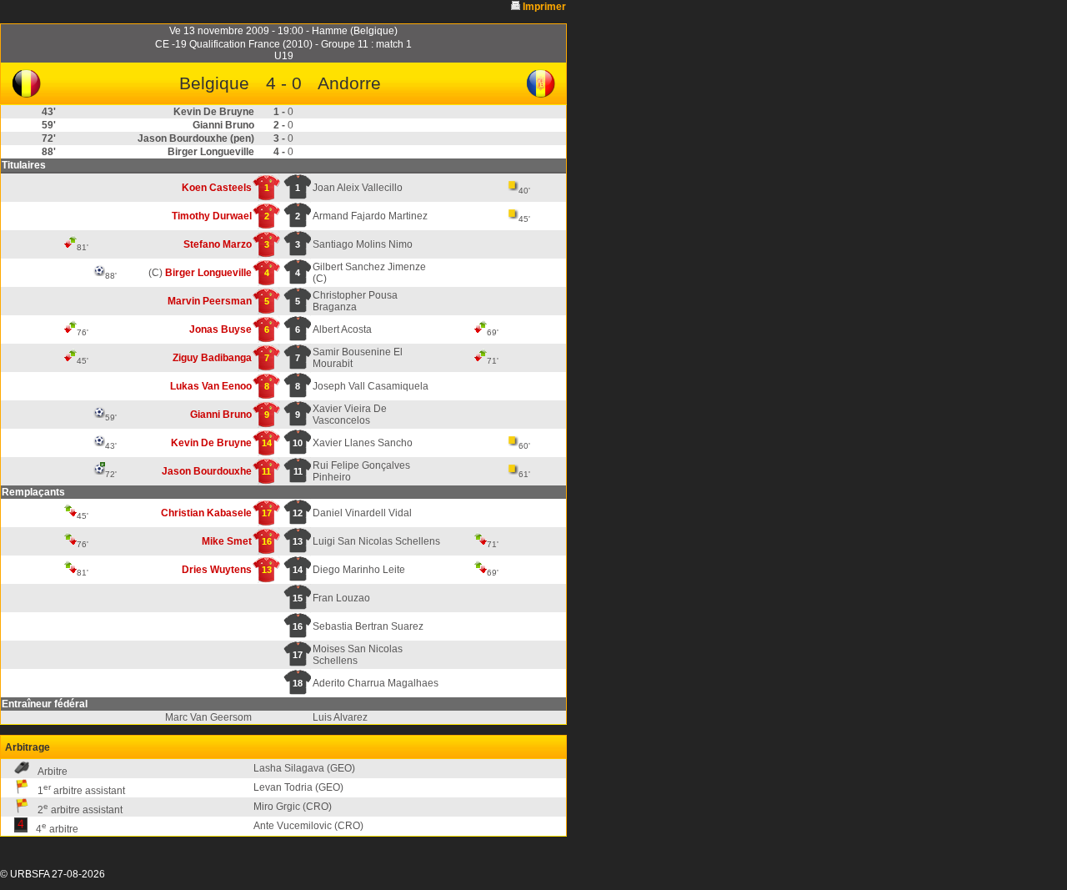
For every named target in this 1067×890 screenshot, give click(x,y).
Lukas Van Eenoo (211, 386)
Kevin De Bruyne (211, 443)
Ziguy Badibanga (212, 358)
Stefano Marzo (217, 244)
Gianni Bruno (221, 414)
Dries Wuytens (217, 570)
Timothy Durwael (212, 216)
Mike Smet (227, 541)
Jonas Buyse (220, 329)
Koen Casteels (217, 188)
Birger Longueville (208, 273)
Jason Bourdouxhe (207, 471)
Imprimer (544, 7)
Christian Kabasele (206, 513)
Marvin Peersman (210, 301)
